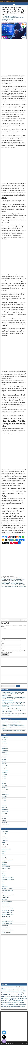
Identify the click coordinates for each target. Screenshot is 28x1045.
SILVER (3, 919)
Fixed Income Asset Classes (8, 877)
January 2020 (4, 787)
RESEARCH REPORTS (19, 17)
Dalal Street (15, 991)
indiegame (9, 582)
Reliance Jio (4, 584)
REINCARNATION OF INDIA (8, 910)
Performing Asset (5, 903)
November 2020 (5, 772)
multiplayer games (14, 583)
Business (4, 855)
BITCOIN (3, 851)
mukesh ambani (10, 996)
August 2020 (4, 774)
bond (3, 853)
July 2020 (4, 776)
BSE (8, 579)
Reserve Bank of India (12, 1002)
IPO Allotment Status (12, 994)
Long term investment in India (8, 895)
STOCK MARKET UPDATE (7, 19)
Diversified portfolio (6, 866)
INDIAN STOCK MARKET (8, 17)
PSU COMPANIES (5, 905)
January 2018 (4, 822)
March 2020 (4, 785)
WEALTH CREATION (6, 932)
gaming (12, 580)
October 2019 (4, 792)
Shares (16, 1004)
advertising (8, 577)
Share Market (11, 1004)
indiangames (4, 582)
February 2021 (5, 765)
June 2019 (4, 800)
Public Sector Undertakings (7, 908)
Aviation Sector (5, 846)
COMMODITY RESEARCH (7, 860)
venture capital (23, 586)
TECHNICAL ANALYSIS (7, 923)
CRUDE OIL (4, 862)
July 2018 (4, 818)
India (16, 580)
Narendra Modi (7, 998)
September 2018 (5, 816)
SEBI (17, 1002)
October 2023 (4, 752)
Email (3, 643)
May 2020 (4, 781)
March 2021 (4, 763)
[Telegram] (4, 1032)
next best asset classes (7, 901)
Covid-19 (11, 991)
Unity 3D (16, 586)
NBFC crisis (24, 998)
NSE (22, 583)
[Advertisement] (14, 57)
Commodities (4, 857)
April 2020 (4, 783)
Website (3, 647)
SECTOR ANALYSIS (6, 916)
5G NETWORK (5, 831)
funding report (18, 579)
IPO (8, 994)
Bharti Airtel (16, 577)
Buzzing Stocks (13, 989)
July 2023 (4, 759)
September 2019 (5, 794)
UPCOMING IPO (7, 1008)
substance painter (5, 586)
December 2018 (5, 809)
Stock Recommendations (11, 1006)
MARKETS (4, 996)
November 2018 (5, 811)
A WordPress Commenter (7, 730)
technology (11, 586)
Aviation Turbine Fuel (6, 849)
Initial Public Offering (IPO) (7, 890)
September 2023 (5, 754)
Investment (4, 994)
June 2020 (4, 778)
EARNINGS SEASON (6, 868)
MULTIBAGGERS (5, 897)
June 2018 (4, 820)
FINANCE (4, 875)
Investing (21, 993)
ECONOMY (4, 871)
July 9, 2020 (13, 16)
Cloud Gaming (12, 579)
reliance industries (19, 1000)
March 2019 (4, 805)
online (3, 724)
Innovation (14, 582)
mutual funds (4, 899)
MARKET (20, 994)
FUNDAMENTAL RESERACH (8, 879)
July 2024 (4, 739)
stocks (19, 1006)
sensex (13, 584)
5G (4, 577)
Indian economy (5, 886)
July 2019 (4, 798)
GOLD (3, 881)
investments (19, 582)
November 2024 (5, 737)
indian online (19, 580)
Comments (5, 20)
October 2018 (4, 813)
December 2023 (5, 748)
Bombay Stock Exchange (18, 987)
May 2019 (4, 802)
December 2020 (5, 770)
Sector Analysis (21, 1002)
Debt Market (4, 864)
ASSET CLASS (5, 840)
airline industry (5, 833)
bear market (3, 987)
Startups (17, 584)
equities (3, 873)
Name (3, 639)
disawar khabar (5, 721)
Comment (4, 628)
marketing (8, 583)
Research (9, 584)
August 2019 (4, 796)
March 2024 (4, 743)
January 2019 (4, 807)
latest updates (5, 892)
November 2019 (5, 789)
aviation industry (5, 844)
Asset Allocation (5, 838)
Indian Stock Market (14, 992)
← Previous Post (4, 619)
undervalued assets (6, 927)
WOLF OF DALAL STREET (7, 1)
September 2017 (5, 824)
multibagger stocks (18, 996)
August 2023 (4, 757)
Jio (17, 994)
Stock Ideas (21, 1004)
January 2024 (4, 746)
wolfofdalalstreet (6, 16)
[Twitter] (4, 1037)
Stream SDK (22, 584)
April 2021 (4, 761)
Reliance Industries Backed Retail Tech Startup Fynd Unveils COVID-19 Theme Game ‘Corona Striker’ (13, 397)
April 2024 (4, 741)
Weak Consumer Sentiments (8, 930)
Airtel (12, 577)
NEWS (2, 1000)
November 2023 (5, 750)
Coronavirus (5, 991)
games (9, 580)
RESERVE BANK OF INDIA (7, 914)
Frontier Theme (24, 1043)
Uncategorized (5, 925)
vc (19, 586)
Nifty (20, 583)
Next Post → (24, 619)
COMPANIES (20, 989)
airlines (3, 836)
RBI (14, 1000)
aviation (3, 842)
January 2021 (4, 767)
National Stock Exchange (16, 998)
